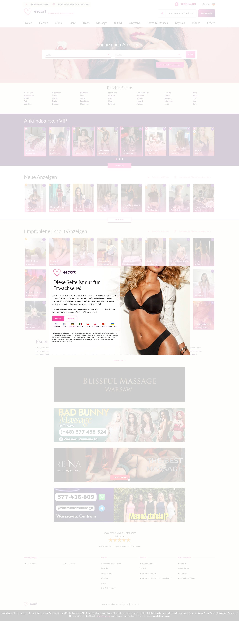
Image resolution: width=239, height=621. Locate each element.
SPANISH (103, 326)
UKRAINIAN (112, 326)
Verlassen (71, 318)
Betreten (58, 318)
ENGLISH (56, 326)
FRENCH (64, 326)
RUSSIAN (95, 326)
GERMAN (72, 326)
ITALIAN (80, 326)
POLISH (88, 326)
